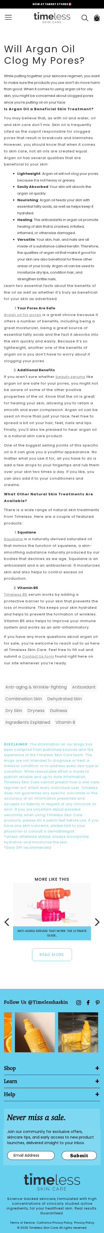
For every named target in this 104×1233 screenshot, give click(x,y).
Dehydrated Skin (64, 699)
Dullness (58, 711)
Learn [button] (10, 1081)
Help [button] (9, 1094)
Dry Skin (13, 711)
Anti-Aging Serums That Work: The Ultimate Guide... (52, 933)
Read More (52, 954)
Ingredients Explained (27, 722)
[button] (6, 922)
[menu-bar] (11, 17)
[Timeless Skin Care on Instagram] (78, 1002)
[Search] (85, 18)
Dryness (36, 711)
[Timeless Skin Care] (52, 17)
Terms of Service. (22, 1222)
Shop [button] (10, 1068)
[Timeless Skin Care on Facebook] (88, 1002)
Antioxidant (84, 687)
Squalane (13, 539)
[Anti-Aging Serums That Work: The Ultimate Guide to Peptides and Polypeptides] (52, 904)
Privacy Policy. (84, 1222)
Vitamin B (65, 722)
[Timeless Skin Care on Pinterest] (97, 1002)
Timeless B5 (15, 594)
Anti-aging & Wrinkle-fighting (36, 687)
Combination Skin (23, 699)
